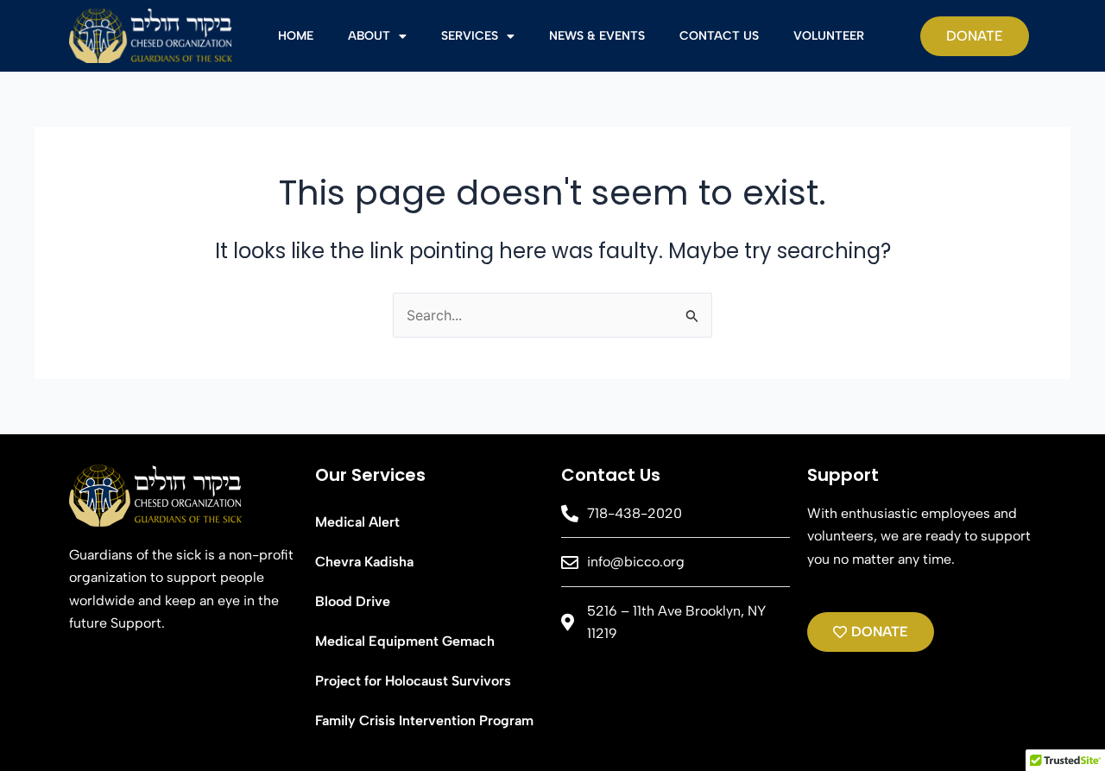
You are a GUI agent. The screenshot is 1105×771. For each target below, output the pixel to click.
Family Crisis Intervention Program (424, 720)
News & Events (597, 35)
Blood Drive (352, 601)
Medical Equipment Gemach (405, 641)
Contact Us (719, 35)
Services (469, 35)
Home (295, 35)
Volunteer (828, 35)
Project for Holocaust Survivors (413, 681)
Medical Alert (357, 522)
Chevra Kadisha (364, 561)
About (369, 35)
